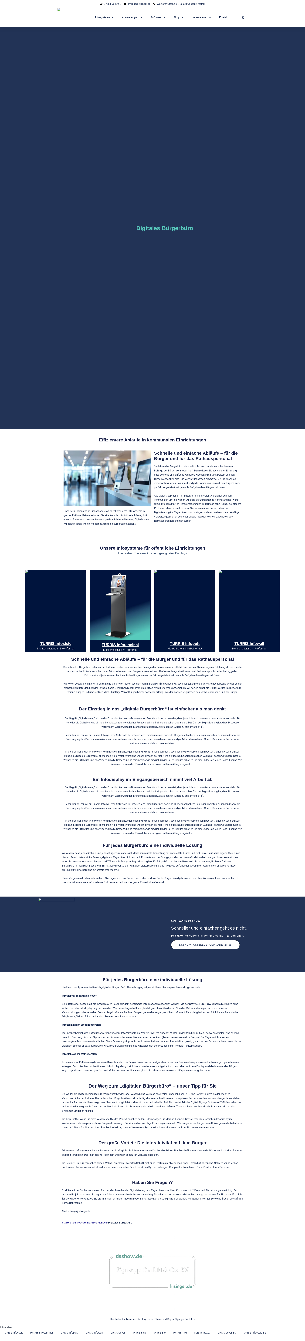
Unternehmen (199, 17)
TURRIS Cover (117, 1332)
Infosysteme (102, 17)
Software (155, 17)
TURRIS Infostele (55, 643)
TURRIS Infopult (185, 643)
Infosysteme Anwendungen (91, 1222)
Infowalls (122, 735)
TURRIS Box (159, 1332)
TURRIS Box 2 (202, 1332)
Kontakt (224, 17)
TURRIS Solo (138, 1332)
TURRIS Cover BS (226, 1332)
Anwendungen (130, 17)
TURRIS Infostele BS (254, 1332)
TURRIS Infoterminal (120, 645)
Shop (176, 17)
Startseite (68, 1222)
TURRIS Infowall (249, 643)
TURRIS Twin (180, 1332)
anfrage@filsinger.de (79, 1211)
